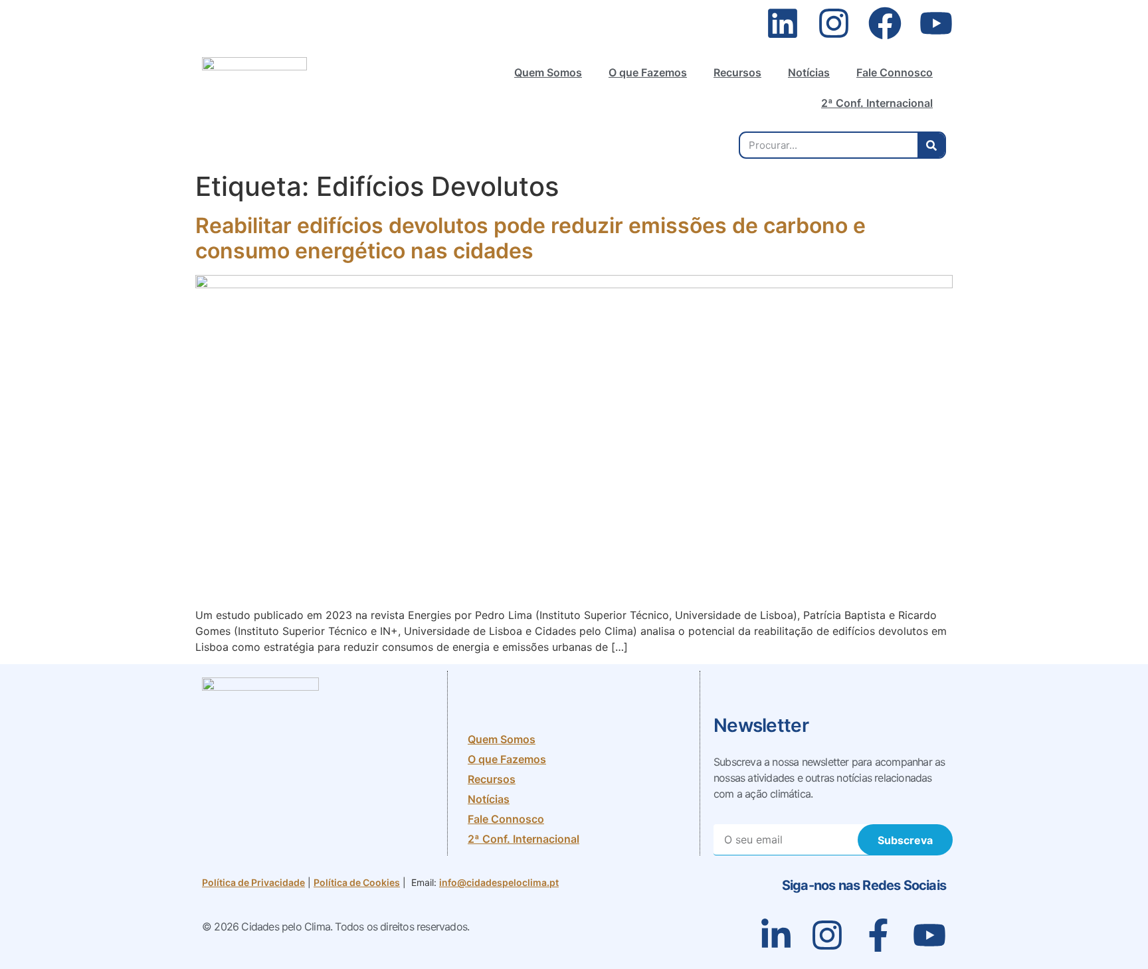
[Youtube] (936, 23)
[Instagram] (833, 23)
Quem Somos (548, 72)
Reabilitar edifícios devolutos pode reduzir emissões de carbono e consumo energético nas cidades (530, 238)
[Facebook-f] (878, 935)
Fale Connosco (894, 72)
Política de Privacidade (253, 882)
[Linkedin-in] (776, 935)
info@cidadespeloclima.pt (499, 882)
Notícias (809, 72)
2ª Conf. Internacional (877, 103)
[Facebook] (885, 23)
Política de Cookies (357, 882)
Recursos (737, 72)
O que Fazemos (648, 72)
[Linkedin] (782, 23)
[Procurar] (931, 145)
